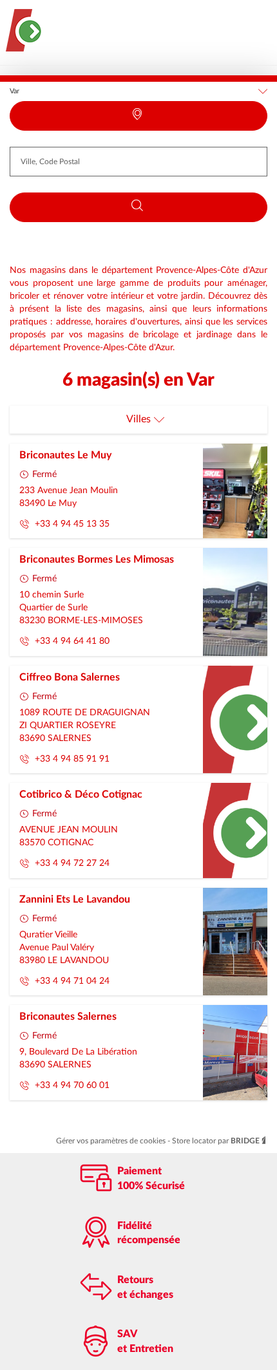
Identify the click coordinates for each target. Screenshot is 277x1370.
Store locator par (216, 1141)
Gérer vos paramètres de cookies (111, 1141)
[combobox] (138, 161)
